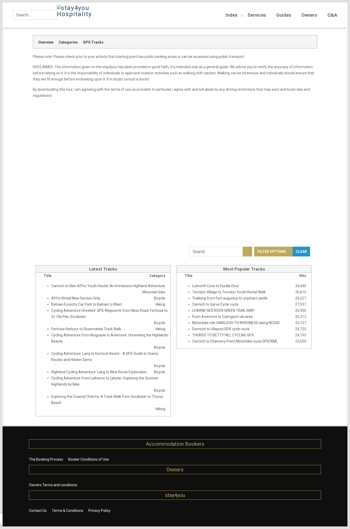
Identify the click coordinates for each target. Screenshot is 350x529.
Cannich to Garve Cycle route (215, 304)
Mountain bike (153, 292)
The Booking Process (46, 459)
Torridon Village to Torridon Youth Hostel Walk (229, 292)
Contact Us (38, 511)
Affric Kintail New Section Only (75, 298)
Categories (68, 42)
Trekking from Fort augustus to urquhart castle (229, 298)
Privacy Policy (99, 511)
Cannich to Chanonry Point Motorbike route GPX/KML (235, 341)
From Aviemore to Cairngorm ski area (222, 317)
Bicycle (159, 298)
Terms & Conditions (67, 511)
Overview (46, 42)
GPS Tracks (93, 42)
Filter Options (272, 252)
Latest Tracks (103, 269)
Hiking (160, 304)
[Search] (247, 251)
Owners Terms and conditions (53, 485)
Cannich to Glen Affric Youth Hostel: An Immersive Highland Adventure (108, 286)
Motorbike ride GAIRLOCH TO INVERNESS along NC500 (236, 323)
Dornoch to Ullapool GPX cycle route (221, 329)
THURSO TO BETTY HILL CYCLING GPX (223, 335)
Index (231, 15)
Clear (301, 252)
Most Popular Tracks (244, 269)
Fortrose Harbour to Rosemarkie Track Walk (86, 329)
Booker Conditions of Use (88, 459)
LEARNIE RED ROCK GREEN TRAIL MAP (223, 310)
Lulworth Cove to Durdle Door (215, 286)
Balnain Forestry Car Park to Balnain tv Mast (86, 304)
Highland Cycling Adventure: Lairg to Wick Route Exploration (99, 372)
